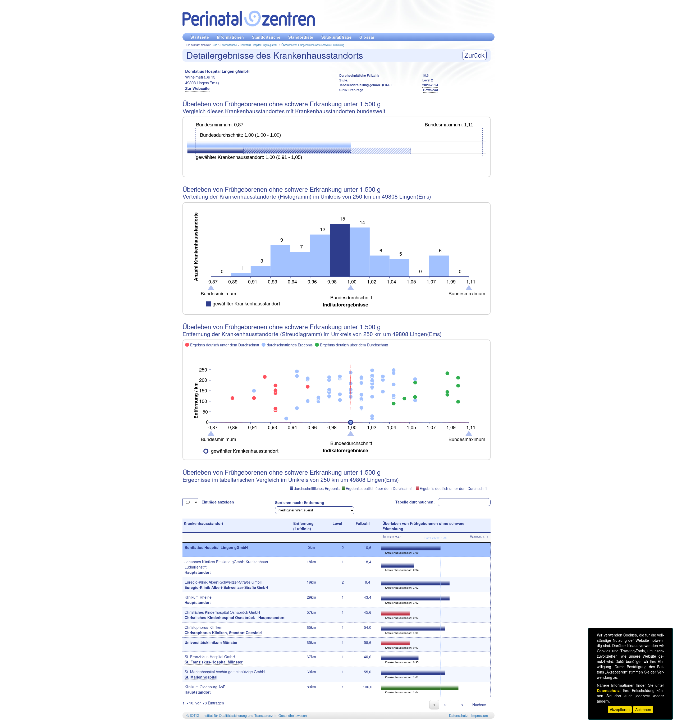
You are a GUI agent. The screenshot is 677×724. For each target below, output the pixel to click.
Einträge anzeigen (218, 502)
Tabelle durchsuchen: (415, 502)
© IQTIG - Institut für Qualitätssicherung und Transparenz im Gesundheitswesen (246, 715)
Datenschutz (458, 715)
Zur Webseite (197, 88)
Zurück (474, 54)
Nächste (479, 704)
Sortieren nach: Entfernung (299, 502)
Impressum (479, 715)
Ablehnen (643, 709)
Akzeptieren (620, 709)
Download (430, 90)
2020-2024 (430, 85)
